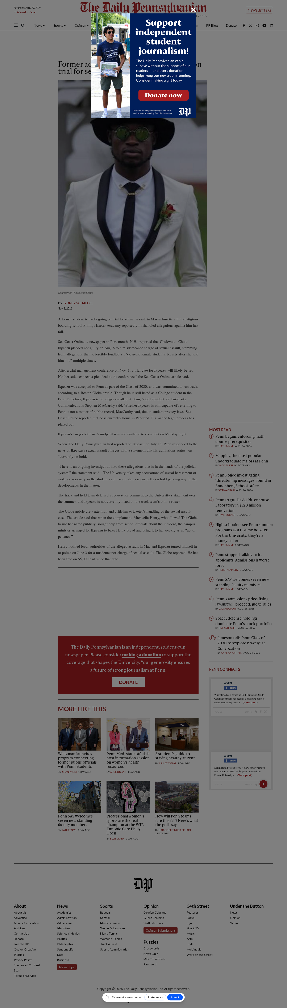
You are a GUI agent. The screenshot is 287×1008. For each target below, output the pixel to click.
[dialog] (143, 504)
